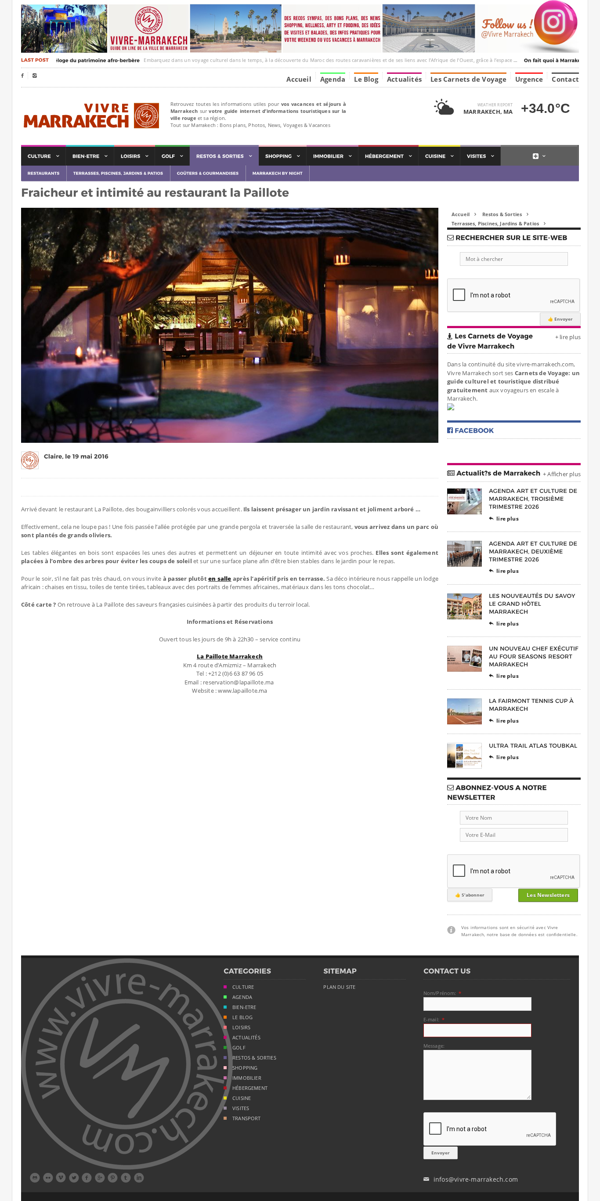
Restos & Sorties (505, 214)
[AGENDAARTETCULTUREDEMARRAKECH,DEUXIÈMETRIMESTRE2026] (534, 551)
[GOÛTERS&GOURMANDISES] (208, 173)
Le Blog (366, 79)
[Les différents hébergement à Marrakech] (388, 156)
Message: (434, 1045)
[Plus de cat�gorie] (539, 156)
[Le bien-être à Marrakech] (90, 156)
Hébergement (249, 1088)
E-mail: (431, 1019)
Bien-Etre (244, 1007)
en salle (219, 578)
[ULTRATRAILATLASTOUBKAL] (533, 745)
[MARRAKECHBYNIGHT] (278, 173)
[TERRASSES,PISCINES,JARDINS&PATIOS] (118, 173)
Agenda (332, 79)
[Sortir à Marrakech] (224, 156)
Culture (243, 987)
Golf (239, 1048)
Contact (565, 79)
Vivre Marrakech (90, 116)
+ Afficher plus (562, 474)
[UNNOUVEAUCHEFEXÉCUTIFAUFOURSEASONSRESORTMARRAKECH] (534, 656)
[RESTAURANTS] (44, 173)
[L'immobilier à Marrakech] (332, 156)
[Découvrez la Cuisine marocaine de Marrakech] (439, 156)
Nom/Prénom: (439, 993)
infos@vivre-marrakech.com (470, 1179)
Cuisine (241, 1098)
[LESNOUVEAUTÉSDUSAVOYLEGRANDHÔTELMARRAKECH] (533, 604)
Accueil (298, 79)
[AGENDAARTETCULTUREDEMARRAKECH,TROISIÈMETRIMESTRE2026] (534, 499)
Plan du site (339, 987)
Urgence (529, 79)
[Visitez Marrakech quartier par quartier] (480, 156)
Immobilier (246, 1078)
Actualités (404, 79)
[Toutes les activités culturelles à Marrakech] (43, 156)
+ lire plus (568, 337)
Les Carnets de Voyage (468, 79)
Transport (246, 1118)
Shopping (244, 1068)
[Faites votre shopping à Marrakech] (283, 156)
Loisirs (241, 1027)
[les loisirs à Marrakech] (134, 156)
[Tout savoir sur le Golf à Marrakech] (172, 156)
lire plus (504, 518)
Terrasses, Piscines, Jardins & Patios (499, 223)
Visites (240, 1108)
